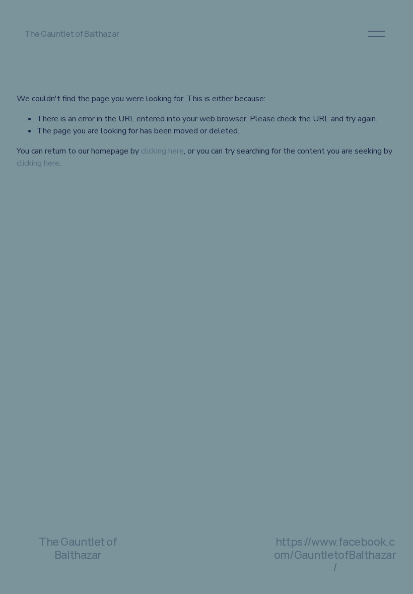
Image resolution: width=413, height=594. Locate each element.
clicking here (162, 151)
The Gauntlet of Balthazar (72, 33)
